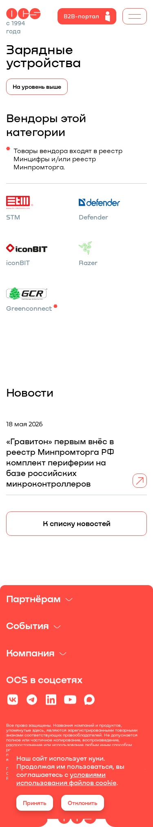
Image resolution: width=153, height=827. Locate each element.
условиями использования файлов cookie (66, 778)
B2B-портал (81, 16)
